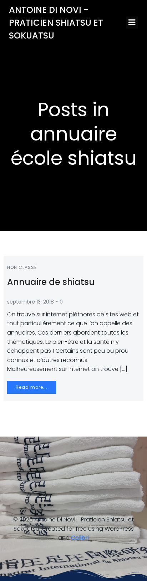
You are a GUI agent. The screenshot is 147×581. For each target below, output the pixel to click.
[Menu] (132, 22)
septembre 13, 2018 (30, 301)
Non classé (22, 267)
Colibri (80, 538)
